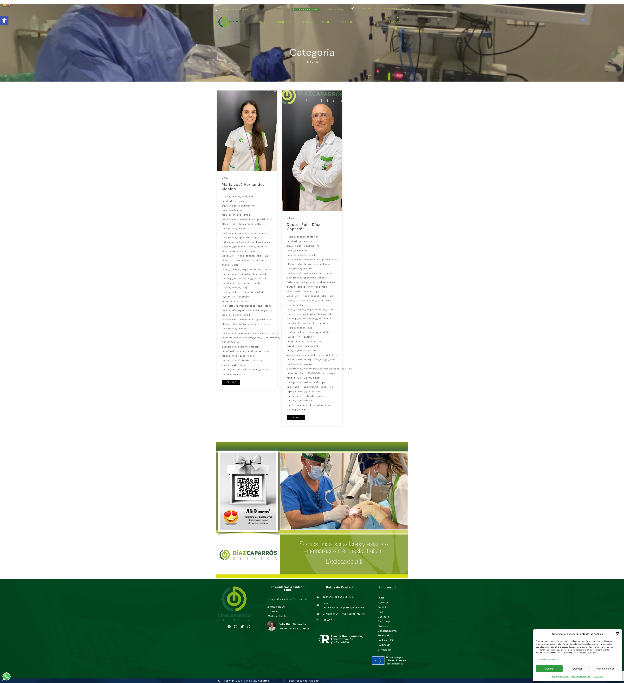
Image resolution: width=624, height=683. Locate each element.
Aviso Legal (598, 676)
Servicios (306, 21)
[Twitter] (242, 626)
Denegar (577, 668)
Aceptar (549, 668)
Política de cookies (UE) (385, 638)
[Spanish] (4, 4)
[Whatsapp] (248, 626)
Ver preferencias (606, 668)
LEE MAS (231, 382)
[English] (9, 4)
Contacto (344, 21)
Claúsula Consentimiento (387, 628)
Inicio (264, 21)
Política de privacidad (581, 676)
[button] (4, 20)
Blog (325, 21)
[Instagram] (235, 626)
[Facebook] (229, 626)
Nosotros (284, 21)
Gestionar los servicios (548, 659)
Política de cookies (560, 676)
